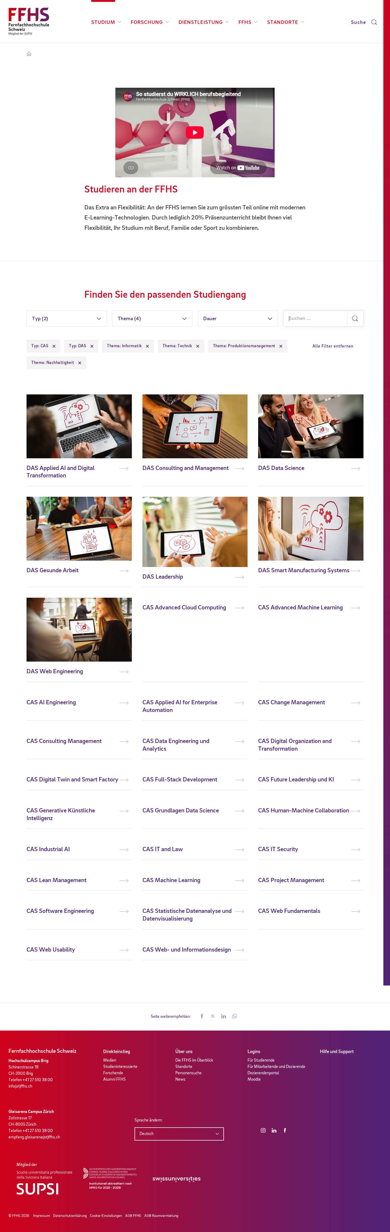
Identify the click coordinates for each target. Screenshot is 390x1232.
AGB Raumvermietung (161, 1216)
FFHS (245, 22)
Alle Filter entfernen (333, 346)
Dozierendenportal (263, 1073)
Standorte (282, 22)
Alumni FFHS (114, 1079)
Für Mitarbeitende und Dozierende (276, 1067)
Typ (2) (40, 319)
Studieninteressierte (120, 1067)
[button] (202, 1017)
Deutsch (147, 1134)
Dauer (210, 319)
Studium (103, 22)
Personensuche (188, 1073)
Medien (109, 1060)
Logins (254, 1051)
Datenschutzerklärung (70, 1216)
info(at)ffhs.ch (20, 1086)
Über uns (184, 1051)
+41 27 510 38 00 (38, 1080)
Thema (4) (129, 319)
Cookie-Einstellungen (106, 1216)
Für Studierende (261, 1060)
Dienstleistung (201, 22)
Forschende (113, 1073)
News (180, 1079)
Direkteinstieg (116, 1051)
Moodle (254, 1079)
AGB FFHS (133, 1216)
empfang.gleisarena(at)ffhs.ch (34, 1137)
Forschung (147, 22)
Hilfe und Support (337, 1051)
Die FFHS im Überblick (194, 1060)
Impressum (41, 1216)
